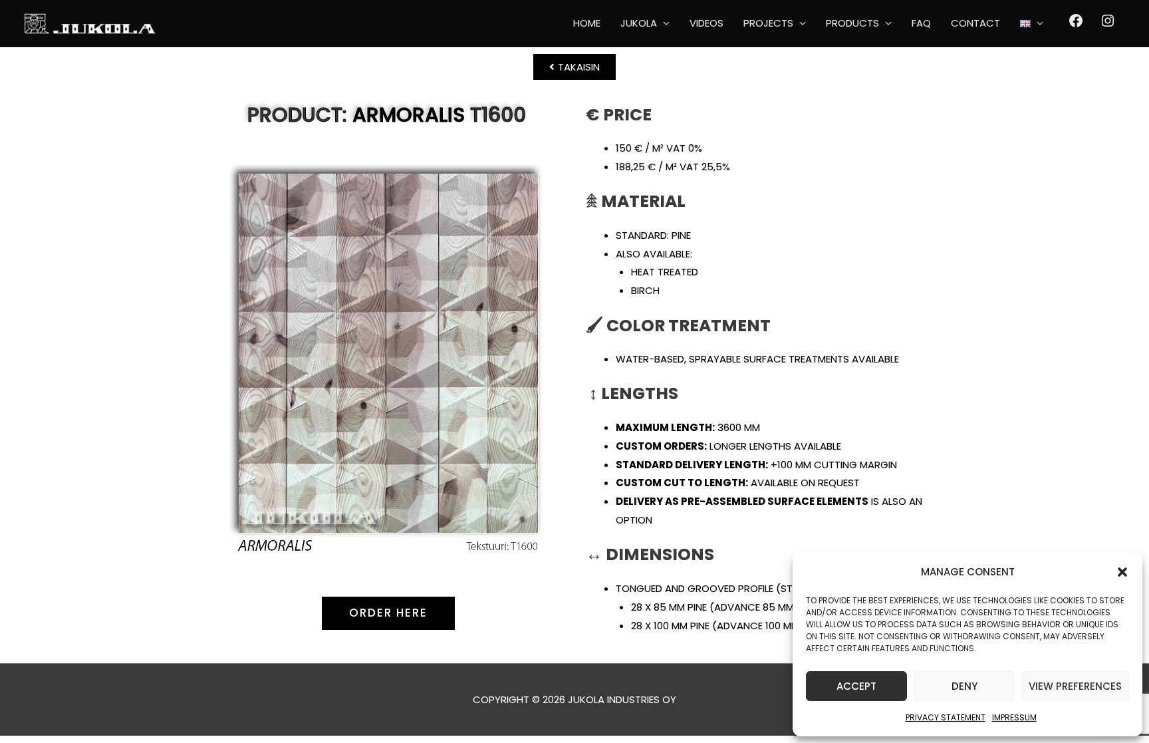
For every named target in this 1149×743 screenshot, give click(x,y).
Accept (856, 686)
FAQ (921, 23)
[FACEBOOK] (1076, 25)
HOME (586, 23)
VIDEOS (706, 23)
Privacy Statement (945, 717)
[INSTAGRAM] (1108, 25)
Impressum (1014, 717)
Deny (964, 686)
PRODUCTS (852, 23)
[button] (1122, 572)
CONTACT (975, 23)
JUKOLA (638, 23)
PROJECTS (768, 23)
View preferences (1075, 686)
